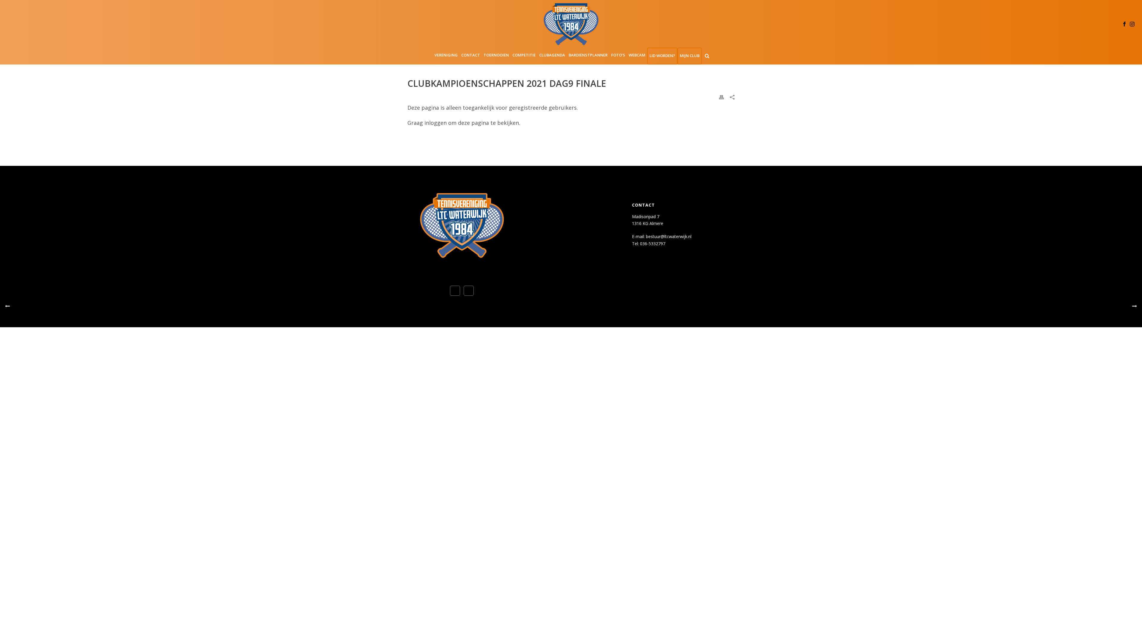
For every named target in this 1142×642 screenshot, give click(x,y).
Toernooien (496, 55)
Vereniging (446, 55)
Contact (470, 55)
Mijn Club (689, 55)
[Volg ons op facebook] (455, 291)
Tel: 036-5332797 (648, 243)
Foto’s (618, 55)
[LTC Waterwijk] (571, 24)
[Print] (721, 96)
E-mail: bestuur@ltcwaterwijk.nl (661, 236)
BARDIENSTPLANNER (588, 55)
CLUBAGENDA (552, 55)
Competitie (524, 55)
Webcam (637, 55)
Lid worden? (662, 55)
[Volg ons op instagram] (469, 291)
